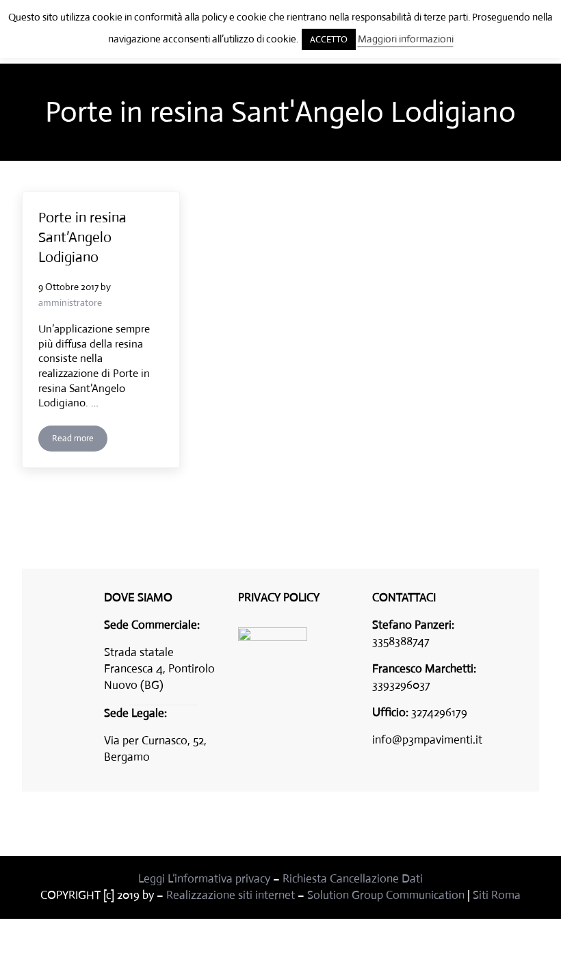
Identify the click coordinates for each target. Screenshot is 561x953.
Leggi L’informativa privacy (204, 879)
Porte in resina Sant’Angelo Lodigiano (82, 237)
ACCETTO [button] (329, 39)
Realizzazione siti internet (230, 895)
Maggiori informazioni (406, 38)
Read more (79, 440)
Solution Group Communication (386, 895)
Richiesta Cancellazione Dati (353, 879)
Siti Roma (497, 895)
